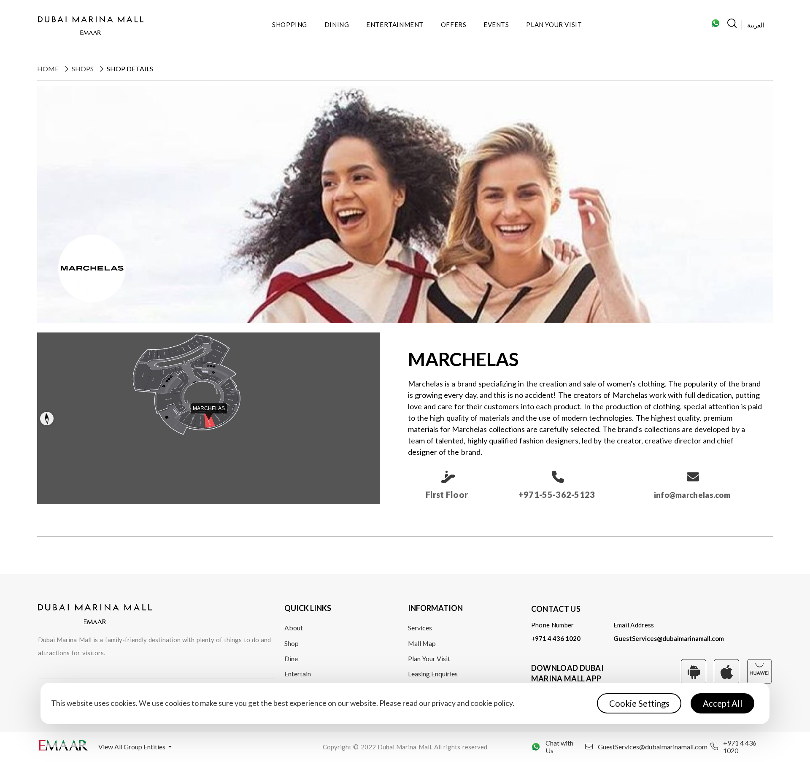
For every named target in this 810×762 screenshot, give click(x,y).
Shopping (289, 24)
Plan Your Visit (554, 24)
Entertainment (395, 24)
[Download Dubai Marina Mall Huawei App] (759, 670)
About (293, 628)
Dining (336, 24)
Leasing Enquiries (433, 674)
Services (420, 628)
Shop (291, 643)
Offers (454, 24)
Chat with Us (559, 746)
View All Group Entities (132, 747)
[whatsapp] (715, 25)
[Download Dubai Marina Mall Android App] (693, 671)
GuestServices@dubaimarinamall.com (668, 638)
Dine (291, 658)
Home (48, 69)
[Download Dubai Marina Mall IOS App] (726, 671)
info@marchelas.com (692, 495)
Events (496, 24)
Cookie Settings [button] (639, 703)
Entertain (297, 674)
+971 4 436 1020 (555, 638)
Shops (83, 69)
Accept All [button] (722, 703)
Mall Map (422, 643)
